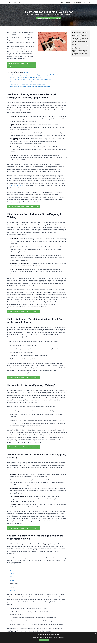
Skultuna (12, 580)
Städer (68, 2)
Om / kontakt (76, 2)
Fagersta (12, 570)
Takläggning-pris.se (14, 2)
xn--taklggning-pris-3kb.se (15, 185)
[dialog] (48, 637)
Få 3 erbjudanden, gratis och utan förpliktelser (48, 18)
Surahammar (14, 590)
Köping (12, 573)
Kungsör (12, 567)
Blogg (84, 2)
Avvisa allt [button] (54, 640)
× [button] (95, 633)
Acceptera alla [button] (43, 640)
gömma (26, 72)
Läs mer (62, 637)
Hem (62, 2)
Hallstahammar (15, 577)
